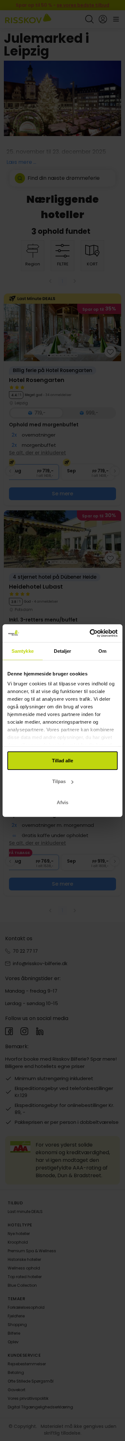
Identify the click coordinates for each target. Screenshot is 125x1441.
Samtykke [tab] (23, 650)
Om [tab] (102, 650)
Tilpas (59, 781)
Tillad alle (62, 760)
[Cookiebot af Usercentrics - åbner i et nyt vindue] (90, 633)
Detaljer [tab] (62, 650)
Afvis (62, 802)
